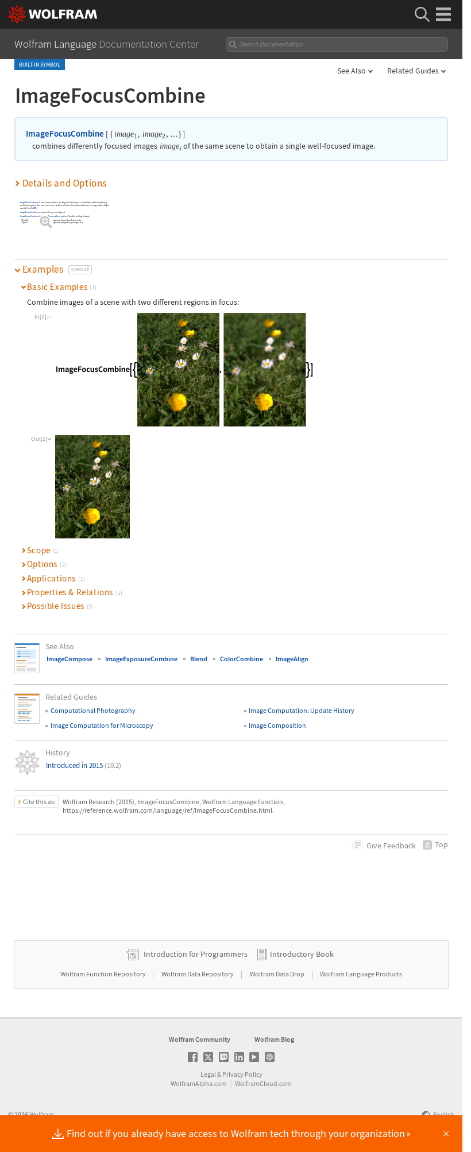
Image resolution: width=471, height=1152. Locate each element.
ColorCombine (241, 658)
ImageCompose (69, 658)
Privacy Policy (242, 1074)
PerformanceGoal (52, 216)
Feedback (391, 845)
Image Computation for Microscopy (102, 725)
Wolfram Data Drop (278, 973)
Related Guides (413, 70)
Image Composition (277, 725)
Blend (198, 658)
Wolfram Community (199, 1039)
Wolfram (41, 1114)
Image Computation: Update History (301, 710)
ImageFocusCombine (65, 133)
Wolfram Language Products (361, 973)
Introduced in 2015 (83, 765)
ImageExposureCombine (141, 658)
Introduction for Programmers (195, 954)
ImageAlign (292, 658)
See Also (351, 70)
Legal (208, 1074)
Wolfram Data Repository (198, 973)
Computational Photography (93, 710)
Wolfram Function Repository (103, 973)
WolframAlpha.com (199, 1083)
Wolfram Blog (274, 1039)
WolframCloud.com (263, 1083)
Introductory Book (302, 954)
